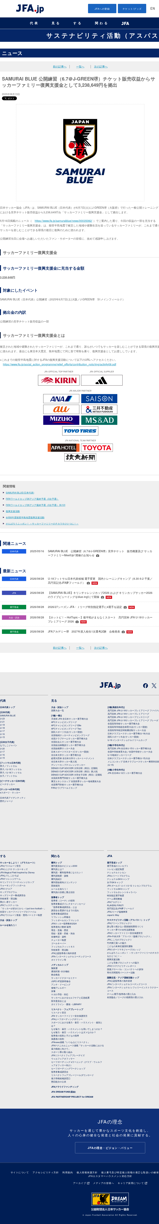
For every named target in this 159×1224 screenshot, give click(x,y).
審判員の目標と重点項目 (63, 892)
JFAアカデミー (114, 901)
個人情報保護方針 (87, 1172)
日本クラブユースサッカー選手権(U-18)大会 (129, 733)
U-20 (2, 748)
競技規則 (55, 885)
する (78, 23)
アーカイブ (79, 1183)
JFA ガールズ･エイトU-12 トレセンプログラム (129, 885)
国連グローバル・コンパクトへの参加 (125, 969)
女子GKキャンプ (115, 882)
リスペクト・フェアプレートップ (67, 1009)
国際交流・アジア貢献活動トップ (123, 977)
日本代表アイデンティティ (13, 797)
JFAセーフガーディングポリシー (67, 1019)
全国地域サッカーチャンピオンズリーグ (70, 735)
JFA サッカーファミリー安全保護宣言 (69, 1015)
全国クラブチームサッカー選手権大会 (69, 738)
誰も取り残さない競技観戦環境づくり (125, 926)
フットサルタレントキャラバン (122, 892)
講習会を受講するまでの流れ (65, 910)
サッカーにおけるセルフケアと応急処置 (70, 997)
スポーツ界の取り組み (62, 1051)
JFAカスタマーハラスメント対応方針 (110, 1176)
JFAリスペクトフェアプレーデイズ (68, 1055)
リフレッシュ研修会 (60, 916)
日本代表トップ (7, 707)
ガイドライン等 (58, 959)
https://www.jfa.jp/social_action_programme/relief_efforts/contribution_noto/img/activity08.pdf (59, 364)
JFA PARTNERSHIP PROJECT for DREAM (72, 1096)
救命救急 (55, 974)
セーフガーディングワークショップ (68, 1068)
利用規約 (67, 1172)
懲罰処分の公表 (58, 1081)
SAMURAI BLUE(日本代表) (20, 492)
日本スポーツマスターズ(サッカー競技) (70, 751)
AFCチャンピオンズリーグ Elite (66, 725)
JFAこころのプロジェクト (119, 939)
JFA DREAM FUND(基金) (63, 1091)
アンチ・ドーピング (60, 984)
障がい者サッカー (8, 901)
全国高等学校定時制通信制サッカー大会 (127, 730)
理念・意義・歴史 (59, 930)
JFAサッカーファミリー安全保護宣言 (125, 932)
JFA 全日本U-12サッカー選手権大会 (125, 772)
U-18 (2, 727)
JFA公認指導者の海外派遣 (63, 953)
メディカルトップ (59, 964)
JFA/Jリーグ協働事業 (117, 911)
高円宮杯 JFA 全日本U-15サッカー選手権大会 (129, 748)
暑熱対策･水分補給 (60, 971)
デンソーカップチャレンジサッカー (68, 764)
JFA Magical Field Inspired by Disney (17, 872)
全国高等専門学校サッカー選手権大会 (69, 777)
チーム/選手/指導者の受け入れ (121, 993)
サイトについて (20, 1172)
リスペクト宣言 (58, 1012)
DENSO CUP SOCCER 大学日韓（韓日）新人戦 (74, 771)
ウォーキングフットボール (13, 885)
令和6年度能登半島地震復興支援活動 (25, 517)
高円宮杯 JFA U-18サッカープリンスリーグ (128, 716)
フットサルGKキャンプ (118, 888)
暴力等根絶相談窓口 (60, 1078)
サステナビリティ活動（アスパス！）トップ (128, 919)
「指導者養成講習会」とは (64, 907)
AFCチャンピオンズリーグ (64, 721)
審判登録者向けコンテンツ (64, 882)
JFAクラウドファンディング (65, 1086)
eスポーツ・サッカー (10, 792)
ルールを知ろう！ (8, 925)
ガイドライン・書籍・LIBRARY (66, 1004)
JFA (109, 856)
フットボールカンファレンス (65, 920)
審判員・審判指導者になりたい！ (67, 872)
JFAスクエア (6, 888)
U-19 (2, 724)
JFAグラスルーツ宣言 (10, 865)
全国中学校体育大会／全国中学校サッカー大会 (130, 751)
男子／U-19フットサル (11, 769)
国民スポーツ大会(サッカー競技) (67, 731)
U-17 (2, 730)
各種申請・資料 (58, 936)
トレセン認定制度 (115, 869)
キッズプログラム (8, 891)
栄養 (53, 991)
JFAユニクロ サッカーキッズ (14, 869)
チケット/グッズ (132, 8)
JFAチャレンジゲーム (10, 878)
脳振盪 (54, 967)
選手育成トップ (114, 862)
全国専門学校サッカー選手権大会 (67, 784)
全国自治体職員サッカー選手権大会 (68, 745)
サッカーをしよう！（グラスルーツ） (18, 862)
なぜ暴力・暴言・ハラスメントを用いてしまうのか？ (76, 1028)
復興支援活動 (13, 511)
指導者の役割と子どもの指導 (65, 1035)
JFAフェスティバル (9, 905)
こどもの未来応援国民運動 (120, 946)
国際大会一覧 (57, 710)
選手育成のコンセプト (117, 865)
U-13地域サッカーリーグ (119, 754)
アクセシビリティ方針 (46, 1172)
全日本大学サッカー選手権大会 (66, 754)
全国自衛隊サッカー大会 (63, 748)
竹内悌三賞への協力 (116, 942)
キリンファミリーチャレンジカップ (17, 882)
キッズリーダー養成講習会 (13, 895)
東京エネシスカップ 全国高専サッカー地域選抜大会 (76, 781)
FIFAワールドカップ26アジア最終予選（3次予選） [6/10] (35, 505)
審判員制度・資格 (59, 875)
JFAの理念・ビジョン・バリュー (110, 1148)
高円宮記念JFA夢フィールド (120, 908)
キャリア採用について (131, 1183)
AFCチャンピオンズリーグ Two (66, 728)
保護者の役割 (57, 1038)
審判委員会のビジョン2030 (64, 865)
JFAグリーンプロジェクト (119, 923)
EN (152, 9)
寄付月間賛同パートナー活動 (121, 972)
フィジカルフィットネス (63, 946)
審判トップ (56, 862)
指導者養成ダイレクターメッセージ (68, 903)
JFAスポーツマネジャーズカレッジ (124, 949)
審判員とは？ (57, 869)
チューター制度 (58, 939)
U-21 (2, 721)
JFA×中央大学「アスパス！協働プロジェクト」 (129, 936)
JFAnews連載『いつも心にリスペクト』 (70, 1042)
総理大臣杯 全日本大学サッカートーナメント (72, 758)
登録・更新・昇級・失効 (63, 933)
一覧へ (80, 66)
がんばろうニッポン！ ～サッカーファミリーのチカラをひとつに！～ (42, 523)
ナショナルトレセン (116, 872)
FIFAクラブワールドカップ (64, 787)
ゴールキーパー (58, 943)
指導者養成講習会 (59, 913)
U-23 (2, 718)
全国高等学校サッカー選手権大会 (124, 723)
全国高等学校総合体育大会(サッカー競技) (128, 726)
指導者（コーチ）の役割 (63, 900)
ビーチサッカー (7, 784)
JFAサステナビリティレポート (121, 965)
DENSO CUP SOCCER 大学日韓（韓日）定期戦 (74, 768)
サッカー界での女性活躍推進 (121, 929)
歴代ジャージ (6, 800)
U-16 (2, 733)
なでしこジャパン (8, 745)
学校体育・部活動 (8, 898)
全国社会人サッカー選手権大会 (66, 741)
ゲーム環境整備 (114, 898)
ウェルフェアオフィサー (63, 1058)
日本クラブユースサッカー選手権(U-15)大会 (129, 758)
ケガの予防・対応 (59, 994)
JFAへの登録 (102, 8)
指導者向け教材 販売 (61, 926)
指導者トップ (57, 897)
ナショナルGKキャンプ (118, 878)
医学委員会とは (58, 1000)
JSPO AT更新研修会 (61, 981)
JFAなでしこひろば (9, 875)
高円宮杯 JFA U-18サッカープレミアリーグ (128, 713)
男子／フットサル (8, 765)
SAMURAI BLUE (8, 715)
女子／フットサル (8, 775)
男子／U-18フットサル (11, 772)
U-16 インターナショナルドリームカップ (127, 739)
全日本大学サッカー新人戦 (64, 761)
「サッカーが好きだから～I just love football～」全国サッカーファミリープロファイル (23, 910)
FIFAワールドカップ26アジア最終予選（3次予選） (32, 498)
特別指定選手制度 (115, 895)
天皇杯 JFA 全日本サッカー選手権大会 (69, 718)
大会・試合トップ (59, 707)
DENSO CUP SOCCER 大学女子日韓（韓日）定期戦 (76, 774)
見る (56, 23)
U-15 (2, 737)
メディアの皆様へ (103, 1183)
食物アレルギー (58, 987)
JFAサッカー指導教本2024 (64, 923)
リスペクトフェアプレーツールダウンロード (72, 1075)
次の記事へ (101, 66)
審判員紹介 (56, 878)
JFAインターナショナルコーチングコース (71, 956)
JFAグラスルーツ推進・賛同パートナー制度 (21, 914)
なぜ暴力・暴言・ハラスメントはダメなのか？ (73, 1032)
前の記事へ (60, 66)
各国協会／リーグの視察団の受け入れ (125, 997)
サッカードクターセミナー (64, 977)
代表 (34, 23)
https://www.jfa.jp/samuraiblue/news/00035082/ (63, 221)
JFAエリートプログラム (118, 875)
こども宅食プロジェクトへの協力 (123, 962)
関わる (102, 23)
